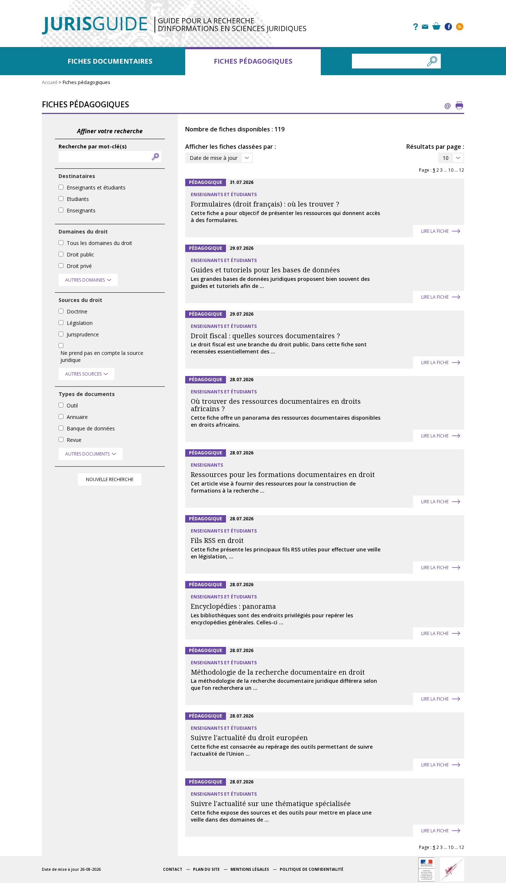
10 (446, 157)
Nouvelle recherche (109, 479)
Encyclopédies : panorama (233, 606)
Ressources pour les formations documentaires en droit (283, 475)
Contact (172, 869)
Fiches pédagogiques (253, 61)
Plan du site (206, 869)
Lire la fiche (435, 231)
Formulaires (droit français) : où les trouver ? (265, 204)
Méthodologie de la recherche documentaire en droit (278, 672)
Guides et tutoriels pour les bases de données (265, 270)
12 (461, 170)
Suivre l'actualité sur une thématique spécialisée (271, 804)
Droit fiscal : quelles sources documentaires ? (265, 336)
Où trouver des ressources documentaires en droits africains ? (276, 405)
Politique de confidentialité (311, 869)
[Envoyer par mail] (447, 105)
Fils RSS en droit (217, 540)
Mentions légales (249, 869)
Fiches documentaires (109, 61)
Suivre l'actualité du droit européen (249, 738)
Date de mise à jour (213, 157)
